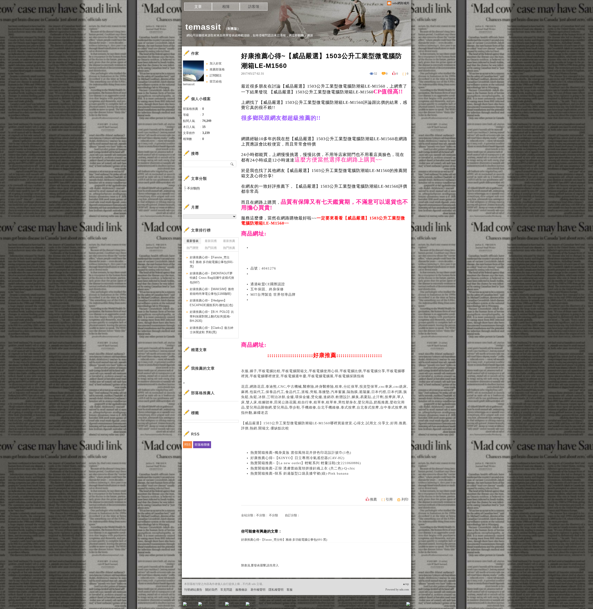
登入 (379, 605)
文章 (198, 7)
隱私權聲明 (276, 589)
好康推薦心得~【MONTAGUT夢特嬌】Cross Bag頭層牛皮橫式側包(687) (212, 278)
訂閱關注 (216, 75)
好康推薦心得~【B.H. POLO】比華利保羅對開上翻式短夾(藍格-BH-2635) (212, 316)
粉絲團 (192, 605)
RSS (187, 444)
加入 (387, 605)
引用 (389, 499)
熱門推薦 (229, 248)
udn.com (404, 589)
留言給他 (216, 81)
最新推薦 (229, 241)
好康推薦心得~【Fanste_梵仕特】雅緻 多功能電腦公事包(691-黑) (284, 539)
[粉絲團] (185, 604)
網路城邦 (399, 605)
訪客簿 (253, 7)
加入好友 (216, 63)
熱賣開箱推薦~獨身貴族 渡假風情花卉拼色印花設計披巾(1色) (300, 452)
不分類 (260, 515)
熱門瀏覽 (192, 248)
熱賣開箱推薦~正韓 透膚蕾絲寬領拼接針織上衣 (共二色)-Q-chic (302, 468)
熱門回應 (211, 248)
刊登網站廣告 (193, 589)
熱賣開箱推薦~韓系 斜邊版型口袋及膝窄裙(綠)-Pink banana (299, 473)
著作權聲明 (257, 589)
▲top (406, 584)
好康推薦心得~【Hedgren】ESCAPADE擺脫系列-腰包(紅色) (211, 303)
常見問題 (226, 589)
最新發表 (192, 241)
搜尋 (232, 164)
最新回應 (211, 241)
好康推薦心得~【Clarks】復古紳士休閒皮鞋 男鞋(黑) (211, 330)
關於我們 (211, 589)
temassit (203, 27)
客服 (290, 589)
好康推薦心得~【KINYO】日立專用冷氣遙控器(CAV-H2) (297, 458)
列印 (404, 499)
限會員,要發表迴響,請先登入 (260, 565)
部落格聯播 (202, 444)
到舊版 (232, 28)
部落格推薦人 (203, 393)
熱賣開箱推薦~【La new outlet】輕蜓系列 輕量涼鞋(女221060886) (305, 463)
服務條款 (241, 589)
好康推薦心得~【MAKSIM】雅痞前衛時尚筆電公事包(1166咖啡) (212, 291)
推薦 (373, 499)
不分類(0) (193, 188)
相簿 (226, 7)
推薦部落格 (217, 69)
